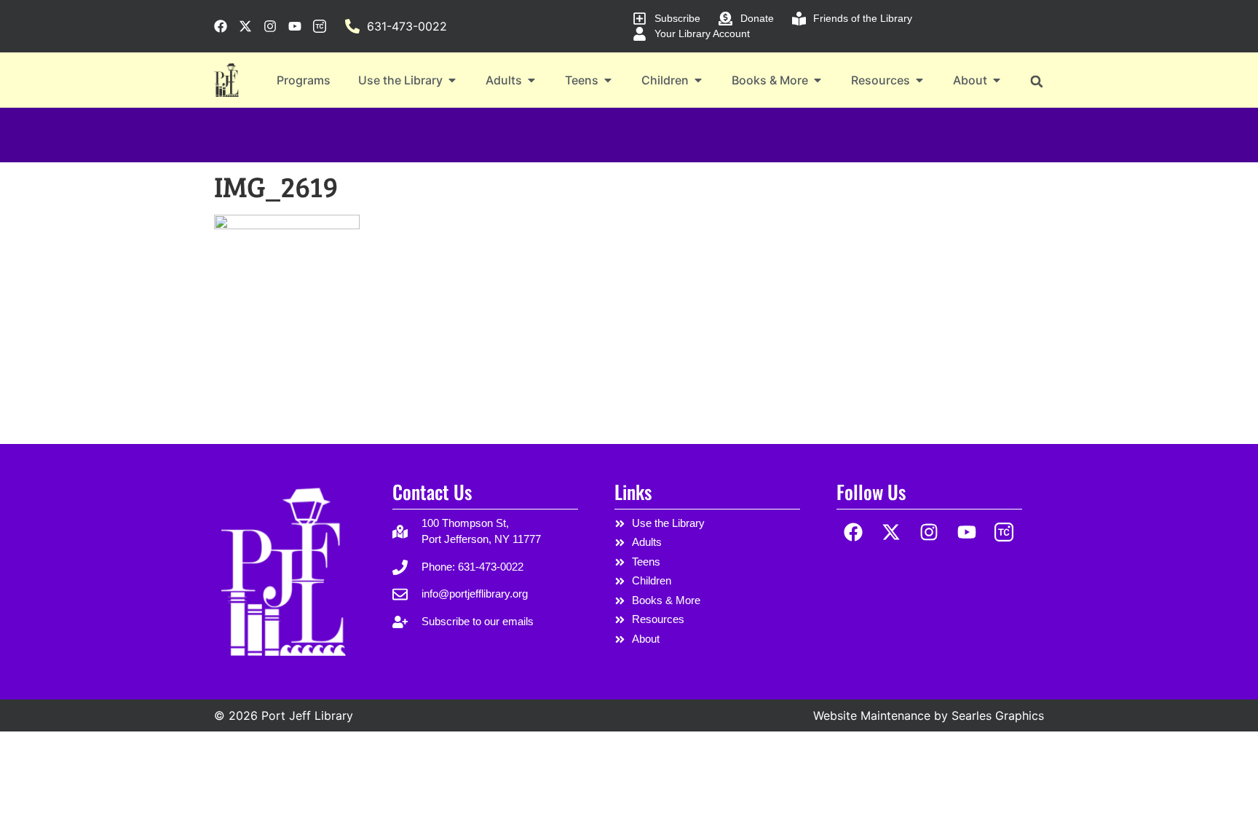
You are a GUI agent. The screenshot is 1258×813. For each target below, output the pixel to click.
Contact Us (432, 491)
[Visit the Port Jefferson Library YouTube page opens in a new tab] (294, 26)
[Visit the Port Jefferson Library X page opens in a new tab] (245, 26)
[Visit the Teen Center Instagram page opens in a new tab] (319, 26)
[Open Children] (698, 80)
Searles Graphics (998, 715)
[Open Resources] (919, 80)
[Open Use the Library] (452, 80)
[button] (1036, 81)
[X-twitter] (891, 532)
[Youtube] (966, 532)
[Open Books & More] (817, 80)
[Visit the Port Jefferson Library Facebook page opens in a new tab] (220, 26)
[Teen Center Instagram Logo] (1004, 532)
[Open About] (996, 80)
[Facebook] (853, 532)
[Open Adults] (531, 80)
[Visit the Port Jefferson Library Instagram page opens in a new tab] (270, 26)
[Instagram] (929, 532)
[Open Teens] (608, 80)
